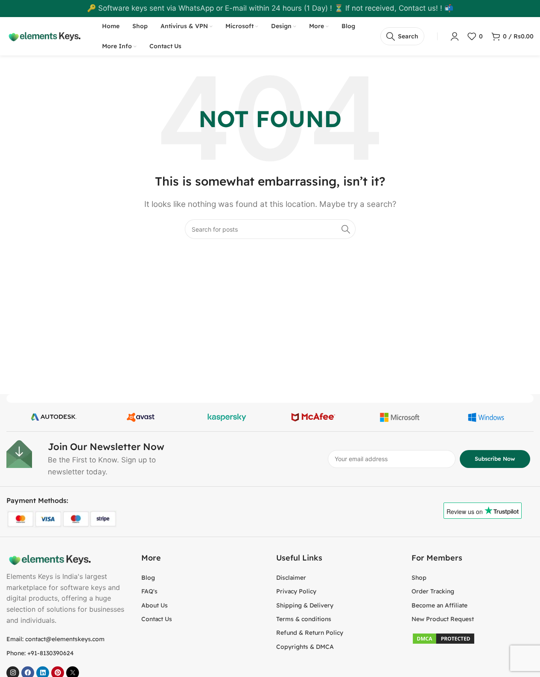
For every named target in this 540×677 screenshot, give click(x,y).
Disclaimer (291, 577)
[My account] (454, 36)
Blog (148, 577)
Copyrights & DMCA (305, 647)
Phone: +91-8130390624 (40, 653)
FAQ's (149, 591)
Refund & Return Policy (309, 632)
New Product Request (443, 619)
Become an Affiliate (439, 605)
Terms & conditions (303, 619)
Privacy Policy (296, 591)
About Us (154, 605)
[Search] (346, 229)
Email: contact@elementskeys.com (55, 639)
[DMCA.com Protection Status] (444, 638)
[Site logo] (43, 36)
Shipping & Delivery (304, 605)
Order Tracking (433, 591)
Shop (419, 577)
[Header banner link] (270, 8)
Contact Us (156, 619)
